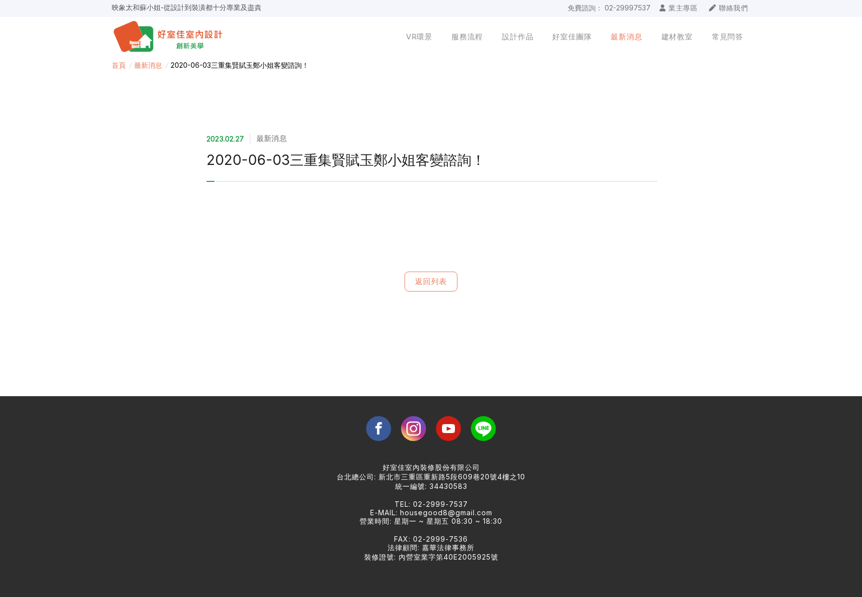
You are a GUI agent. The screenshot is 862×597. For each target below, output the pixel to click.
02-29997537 (627, 7)
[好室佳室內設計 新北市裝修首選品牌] (175, 36)
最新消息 (148, 65)
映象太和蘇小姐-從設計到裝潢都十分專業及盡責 (186, 5)
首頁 (119, 65)
